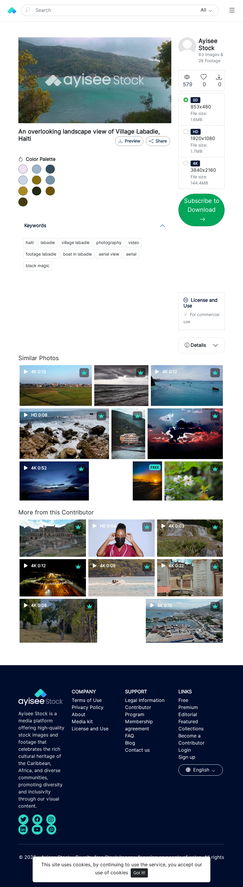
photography (109, 242)
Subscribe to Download (201, 205)
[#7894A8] (50, 180)
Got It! (139, 872)
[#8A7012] (36, 180)
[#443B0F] (23, 202)
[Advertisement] (210, 260)
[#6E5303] (50, 191)
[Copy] (161, 148)
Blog (130, 743)
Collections (191, 729)
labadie (48, 242)
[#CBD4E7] (23, 180)
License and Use (90, 729)
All (204, 10)
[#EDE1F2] (23, 169)
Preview (132, 141)
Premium (188, 707)
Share (160, 141)
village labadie (75, 242)
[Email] (152, 148)
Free (183, 700)
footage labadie (41, 254)
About (78, 714)
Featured (188, 721)
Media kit (82, 721)
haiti (30, 242)
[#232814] (36, 191)
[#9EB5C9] (36, 169)
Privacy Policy (87, 707)
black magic (37, 265)
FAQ (129, 736)
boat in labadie (77, 254)
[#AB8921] (23, 191)
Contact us (137, 750)
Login (184, 750)
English (201, 770)
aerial (131, 254)
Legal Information (144, 700)
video (133, 242)
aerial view (109, 254)
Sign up (186, 757)
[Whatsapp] (142, 148)
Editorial (187, 714)
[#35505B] (50, 169)
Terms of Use (87, 700)
